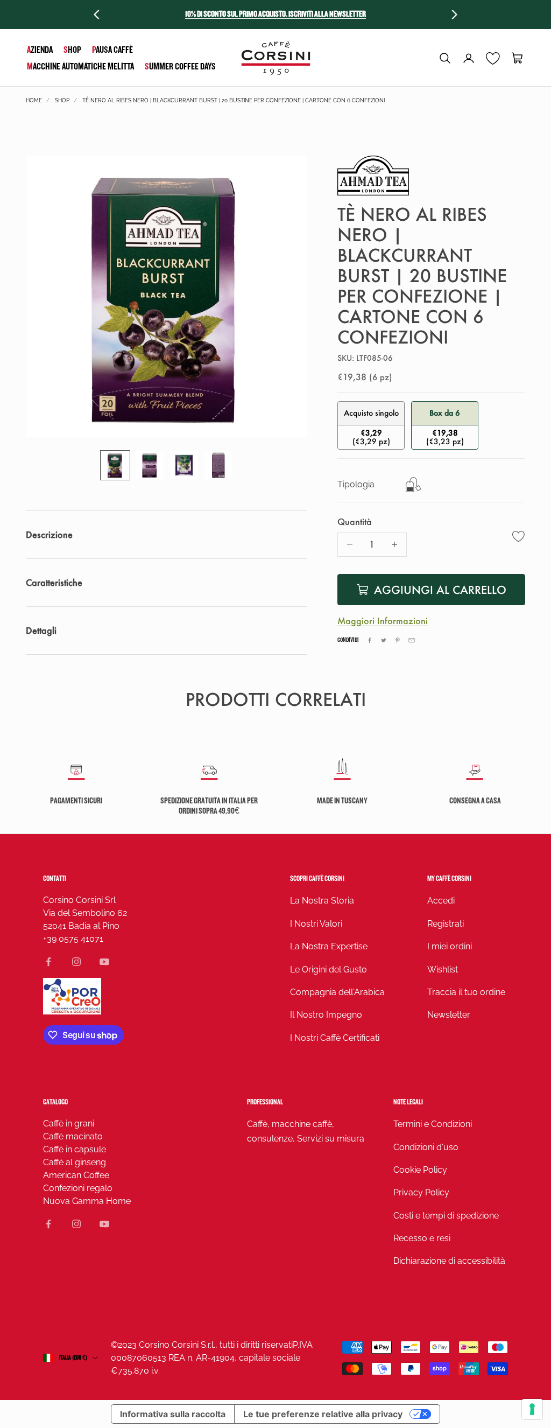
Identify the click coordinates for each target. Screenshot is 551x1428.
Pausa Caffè (112, 50)
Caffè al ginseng (74, 1162)
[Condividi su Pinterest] (397, 640)
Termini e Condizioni (432, 1124)
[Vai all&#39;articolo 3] (184, 465)
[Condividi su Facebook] (369, 640)
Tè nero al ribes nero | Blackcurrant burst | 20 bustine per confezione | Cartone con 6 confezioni (233, 100)
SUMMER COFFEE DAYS (180, 66)
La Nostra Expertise (329, 946)
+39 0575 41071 (73, 939)
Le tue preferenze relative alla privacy (322, 1414)
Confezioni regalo (77, 1188)
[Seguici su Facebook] (48, 961)
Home (34, 100)
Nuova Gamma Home (87, 1201)
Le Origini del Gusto (328, 969)
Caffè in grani (68, 1123)
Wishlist (442, 969)
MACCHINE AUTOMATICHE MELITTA (80, 66)
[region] (166, 296)
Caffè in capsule (74, 1149)
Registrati (445, 924)
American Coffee (76, 1175)
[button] (445, 58)
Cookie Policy (420, 1170)
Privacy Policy (421, 1192)
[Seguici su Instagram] (76, 961)
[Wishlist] (493, 58)
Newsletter (448, 1015)
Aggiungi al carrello (440, 590)
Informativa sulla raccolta (172, 1414)
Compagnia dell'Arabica (337, 992)
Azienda (40, 50)
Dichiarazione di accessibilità (449, 1261)
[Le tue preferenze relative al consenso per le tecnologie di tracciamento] (532, 1409)
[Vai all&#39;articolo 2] (150, 465)
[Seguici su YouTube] (104, 961)
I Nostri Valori (316, 924)
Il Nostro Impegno (326, 1015)
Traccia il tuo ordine (466, 992)
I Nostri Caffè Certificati (334, 1038)
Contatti (54, 878)
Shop (72, 50)
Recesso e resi (421, 1238)
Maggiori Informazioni (382, 620)
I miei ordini (449, 946)
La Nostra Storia (322, 900)
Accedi (441, 900)
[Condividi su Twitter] (383, 640)
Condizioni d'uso (425, 1147)
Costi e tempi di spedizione (446, 1215)
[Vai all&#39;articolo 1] (115, 465)
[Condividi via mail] (411, 640)
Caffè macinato (73, 1136)
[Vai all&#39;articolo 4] (218, 465)
